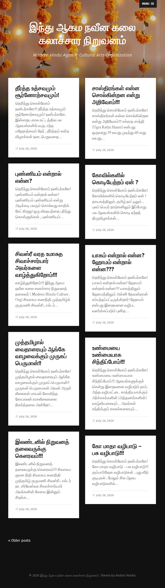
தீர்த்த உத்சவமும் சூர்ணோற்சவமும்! (37, 92)
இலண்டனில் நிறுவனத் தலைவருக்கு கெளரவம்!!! (42, 448)
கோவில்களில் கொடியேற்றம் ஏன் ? (115, 179)
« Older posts (19, 540)
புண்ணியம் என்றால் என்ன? (38, 177)
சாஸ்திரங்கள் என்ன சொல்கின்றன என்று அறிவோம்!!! (116, 95)
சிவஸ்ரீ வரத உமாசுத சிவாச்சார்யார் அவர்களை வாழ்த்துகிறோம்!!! (39, 264)
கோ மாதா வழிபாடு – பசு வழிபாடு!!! (116, 450)
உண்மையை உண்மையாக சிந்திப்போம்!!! (108, 354)
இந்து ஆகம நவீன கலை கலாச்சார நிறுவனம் (82, 33)
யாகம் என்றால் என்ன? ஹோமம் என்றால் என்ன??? (118, 262)
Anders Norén (125, 575)
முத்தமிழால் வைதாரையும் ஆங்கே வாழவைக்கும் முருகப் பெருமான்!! (41, 353)
